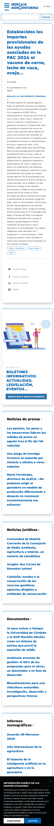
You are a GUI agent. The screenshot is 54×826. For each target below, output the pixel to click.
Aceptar (33, 820)
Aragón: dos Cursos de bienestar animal (23, 566)
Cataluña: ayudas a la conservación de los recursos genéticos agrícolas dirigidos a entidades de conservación (27, 585)
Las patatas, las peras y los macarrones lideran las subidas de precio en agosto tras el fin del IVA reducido (26, 436)
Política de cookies (22, 816)
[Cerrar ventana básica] (50, 781)
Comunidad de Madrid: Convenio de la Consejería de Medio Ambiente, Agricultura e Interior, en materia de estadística (26, 547)
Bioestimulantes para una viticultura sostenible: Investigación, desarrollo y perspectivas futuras (27, 689)
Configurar (14, 820)
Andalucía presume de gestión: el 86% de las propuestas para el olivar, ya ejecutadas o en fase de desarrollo (26, 666)
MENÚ (7, 10)
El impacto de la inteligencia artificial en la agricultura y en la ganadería (26, 765)
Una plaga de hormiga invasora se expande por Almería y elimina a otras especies (25, 459)
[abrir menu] (7, 5)
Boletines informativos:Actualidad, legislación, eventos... (21, 380)
